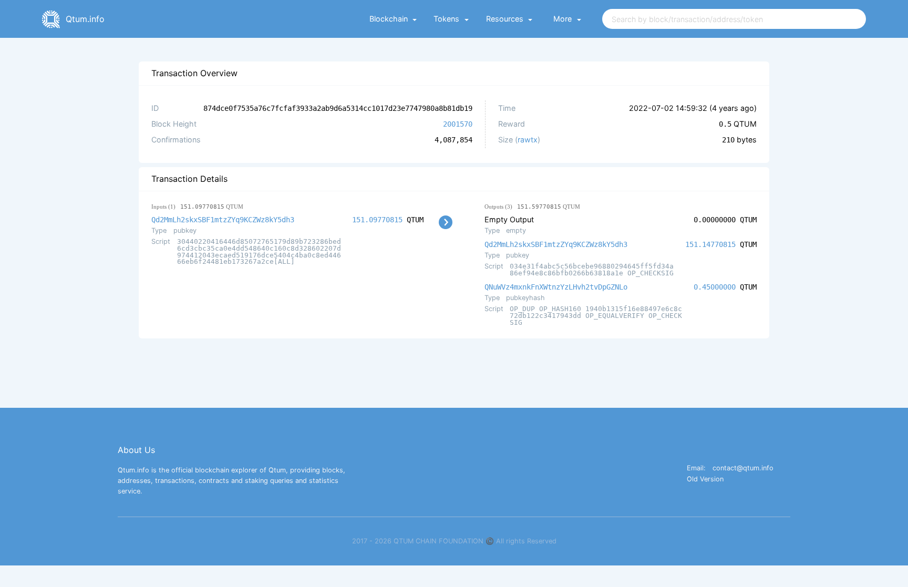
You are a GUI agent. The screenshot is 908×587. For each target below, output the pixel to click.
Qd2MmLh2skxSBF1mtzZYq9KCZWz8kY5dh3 (222, 219)
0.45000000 (715, 287)
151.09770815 (377, 219)
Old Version (705, 479)
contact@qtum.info (743, 468)
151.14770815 (710, 244)
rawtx (528, 139)
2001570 (457, 124)
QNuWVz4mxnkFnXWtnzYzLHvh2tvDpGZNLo (555, 287)
